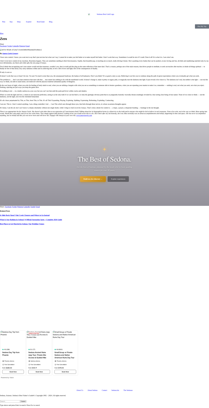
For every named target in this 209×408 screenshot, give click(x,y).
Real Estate (41, 22)
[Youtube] (14, 384)
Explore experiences (118, 179)
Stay (11, 22)
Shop (19, 22)
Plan (3, 22)
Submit (23, 401)
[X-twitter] (8, 384)
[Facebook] (2, 384)
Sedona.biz (115, 390)
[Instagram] (20, 384)
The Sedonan (128, 390)
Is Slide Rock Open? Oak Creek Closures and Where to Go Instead (25, 215)
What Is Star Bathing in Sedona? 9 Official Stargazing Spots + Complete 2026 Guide (31, 220)
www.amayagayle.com (84, 115)
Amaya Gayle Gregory (10, 53)
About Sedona (92, 390)
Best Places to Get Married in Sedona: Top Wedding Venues (22, 224)
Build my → (92, 179)
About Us (79, 390)
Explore (28, 22)
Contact (104, 390)
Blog (50, 22)
